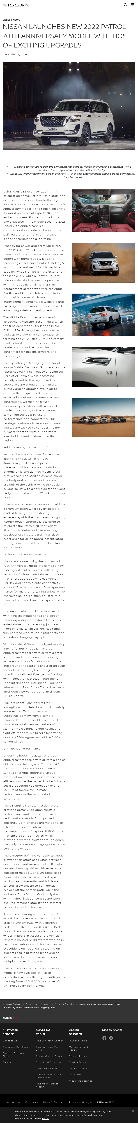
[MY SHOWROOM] (126, 5)
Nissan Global (12, 1102)
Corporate (32, 1102)
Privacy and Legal (80, 1102)
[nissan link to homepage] (16, 5)
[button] (132, 4)
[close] (133, 1111)
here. (45, 1118)
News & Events (52, 1102)
